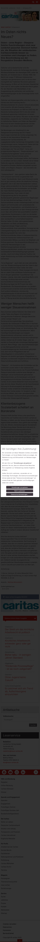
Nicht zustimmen (19, 491)
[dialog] (20, 471)
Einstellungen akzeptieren (20, 487)
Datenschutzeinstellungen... (19, 494)
